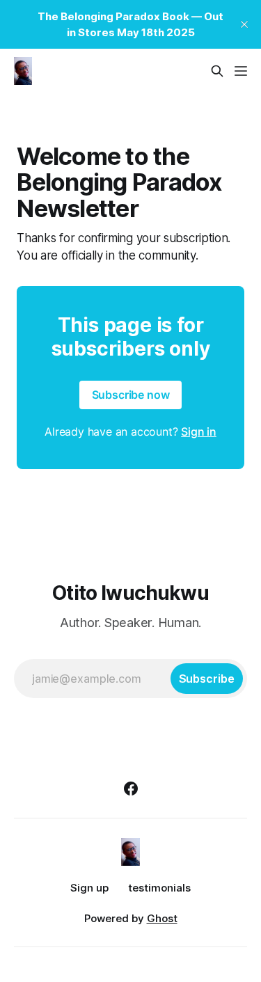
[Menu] (241, 71)
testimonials (159, 887)
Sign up (89, 887)
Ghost (162, 918)
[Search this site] (217, 71)
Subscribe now (131, 395)
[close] (244, 24)
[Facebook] (131, 788)
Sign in (198, 431)
